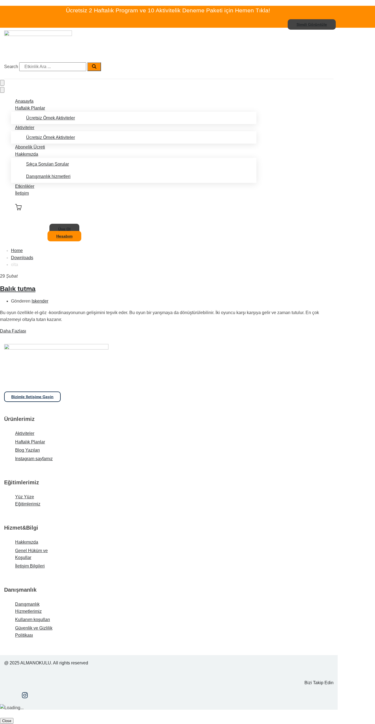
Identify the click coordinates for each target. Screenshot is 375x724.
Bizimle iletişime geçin (32, 397)
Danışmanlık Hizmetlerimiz (28, 608)
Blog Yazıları (27, 450)
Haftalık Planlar (30, 108)
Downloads (22, 257)
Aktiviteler (24, 127)
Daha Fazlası (13, 331)
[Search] (94, 66)
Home (17, 250)
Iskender (40, 301)
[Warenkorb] (18, 207)
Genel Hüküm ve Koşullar (31, 554)
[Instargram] (25, 696)
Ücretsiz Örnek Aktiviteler (50, 118)
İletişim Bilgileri (30, 566)
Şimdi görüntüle (311, 24)
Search (11, 66)
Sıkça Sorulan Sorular (47, 164)
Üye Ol (64, 229)
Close (6, 721)
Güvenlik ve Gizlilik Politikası (33, 632)
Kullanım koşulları (32, 619)
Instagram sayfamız (34, 458)
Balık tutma (17, 288)
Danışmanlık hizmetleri (48, 176)
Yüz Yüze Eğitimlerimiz (27, 500)
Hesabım (64, 236)
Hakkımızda (26, 154)
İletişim (22, 193)
